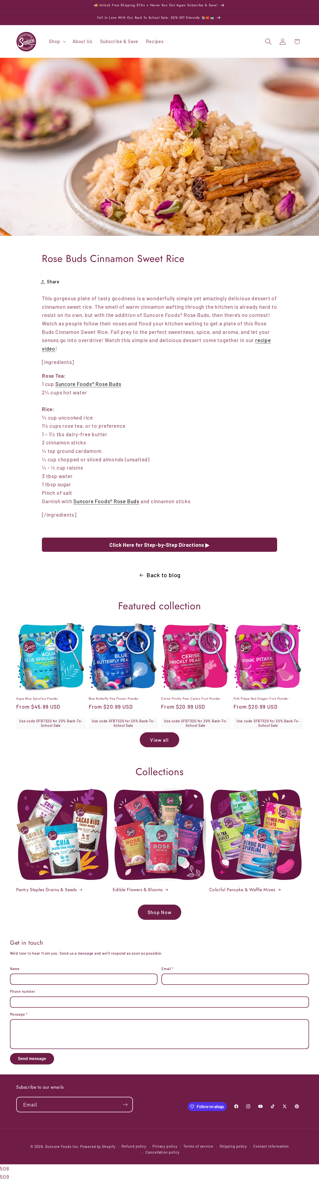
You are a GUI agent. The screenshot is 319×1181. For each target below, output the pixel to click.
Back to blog (164, 574)
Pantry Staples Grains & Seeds (46, 890)
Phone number (22, 991)
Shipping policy (233, 1146)
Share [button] (53, 281)
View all (159, 740)
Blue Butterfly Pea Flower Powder (114, 699)
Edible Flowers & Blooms (138, 890)
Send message (32, 1059)
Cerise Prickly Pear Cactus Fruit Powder (190, 699)
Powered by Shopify (97, 1146)
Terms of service (198, 1146)
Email (167, 969)
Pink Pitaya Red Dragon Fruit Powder (261, 699)
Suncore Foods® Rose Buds (88, 384)
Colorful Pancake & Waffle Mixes (242, 890)
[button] (57, 41)
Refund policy (134, 1146)
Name (15, 969)
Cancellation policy (162, 1152)
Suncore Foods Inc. (62, 1146)
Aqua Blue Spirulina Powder (37, 699)
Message (19, 1014)
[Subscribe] (125, 1105)
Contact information (271, 1146)
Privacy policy (165, 1146)
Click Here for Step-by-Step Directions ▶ (159, 545)
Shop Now (159, 912)
